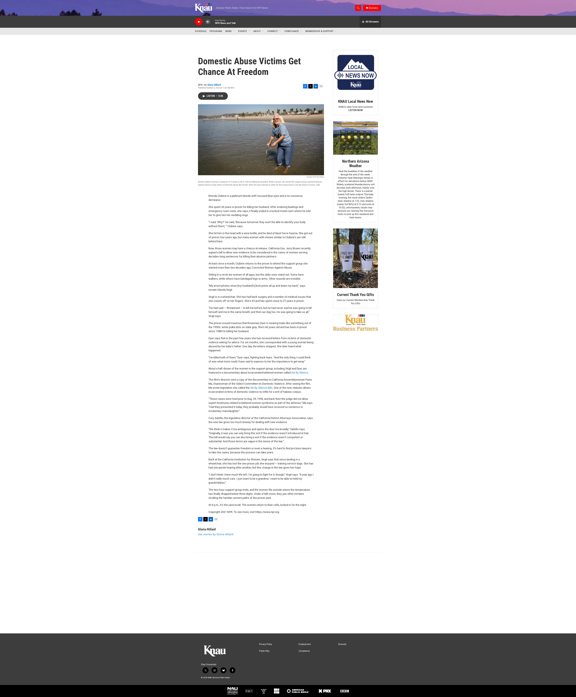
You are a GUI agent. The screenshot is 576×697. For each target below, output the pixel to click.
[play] (198, 22)
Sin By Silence (299, 372)
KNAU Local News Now (355, 101)
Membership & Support (319, 31)
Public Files (264, 651)
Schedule (201, 31)
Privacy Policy (265, 644)
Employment (305, 644)
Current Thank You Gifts (355, 294)
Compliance (291, 31)
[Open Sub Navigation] (234, 31)
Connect (272, 31)
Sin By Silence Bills (261, 387)
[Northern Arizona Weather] (355, 138)
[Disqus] (288, 592)
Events (242, 31)
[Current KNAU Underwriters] (355, 322)
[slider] (212, 21)
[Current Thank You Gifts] (355, 258)
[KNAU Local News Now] (355, 72)
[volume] (207, 21)
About (257, 31)
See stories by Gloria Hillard (215, 534)
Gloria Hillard (214, 84)
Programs (216, 31)
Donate (373, 7)
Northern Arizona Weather (355, 163)
